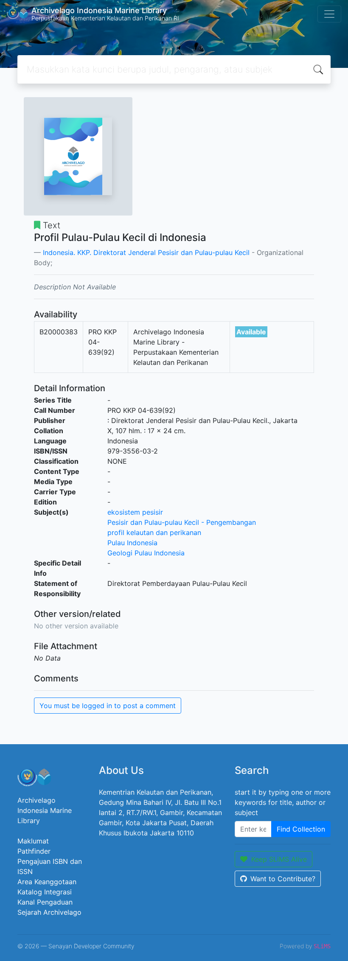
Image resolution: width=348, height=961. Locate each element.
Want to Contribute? (282, 878)
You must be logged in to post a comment (107, 705)
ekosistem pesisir (135, 512)
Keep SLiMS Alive (279, 859)
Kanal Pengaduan (45, 902)
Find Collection (301, 829)
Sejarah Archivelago (49, 912)
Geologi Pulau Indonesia (146, 553)
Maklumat (33, 841)
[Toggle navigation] (329, 14)
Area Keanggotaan (46, 881)
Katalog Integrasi (44, 892)
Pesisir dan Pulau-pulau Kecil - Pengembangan (181, 522)
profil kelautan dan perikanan (154, 532)
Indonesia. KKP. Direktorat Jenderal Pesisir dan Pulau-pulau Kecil (146, 252)
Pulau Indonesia (132, 542)
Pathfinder (34, 851)
